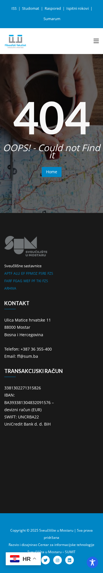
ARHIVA (10, 288)
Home (51, 171)
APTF (8, 273)
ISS (14, 8)
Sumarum (51, 18)
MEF (26, 280)
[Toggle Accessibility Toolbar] (92, 562)
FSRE (42, 273)
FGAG (17, 280)
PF (33, 280)
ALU (16, 273)
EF (23, 273)
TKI (38, 280)
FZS (50, 273)
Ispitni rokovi (78, 8)
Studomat (31, 8)
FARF (8, 280)
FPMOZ (31, 273)
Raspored (53, 8)
